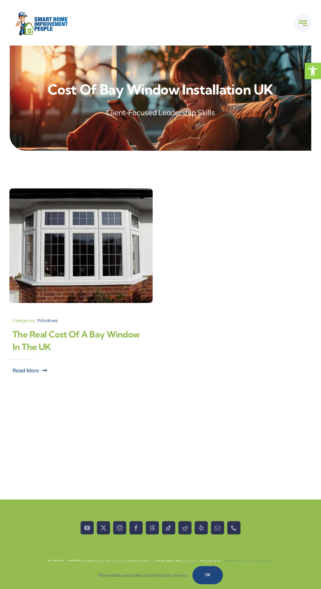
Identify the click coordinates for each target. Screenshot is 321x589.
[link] (313, 71)
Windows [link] (47, 320)
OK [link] (208, 574)
